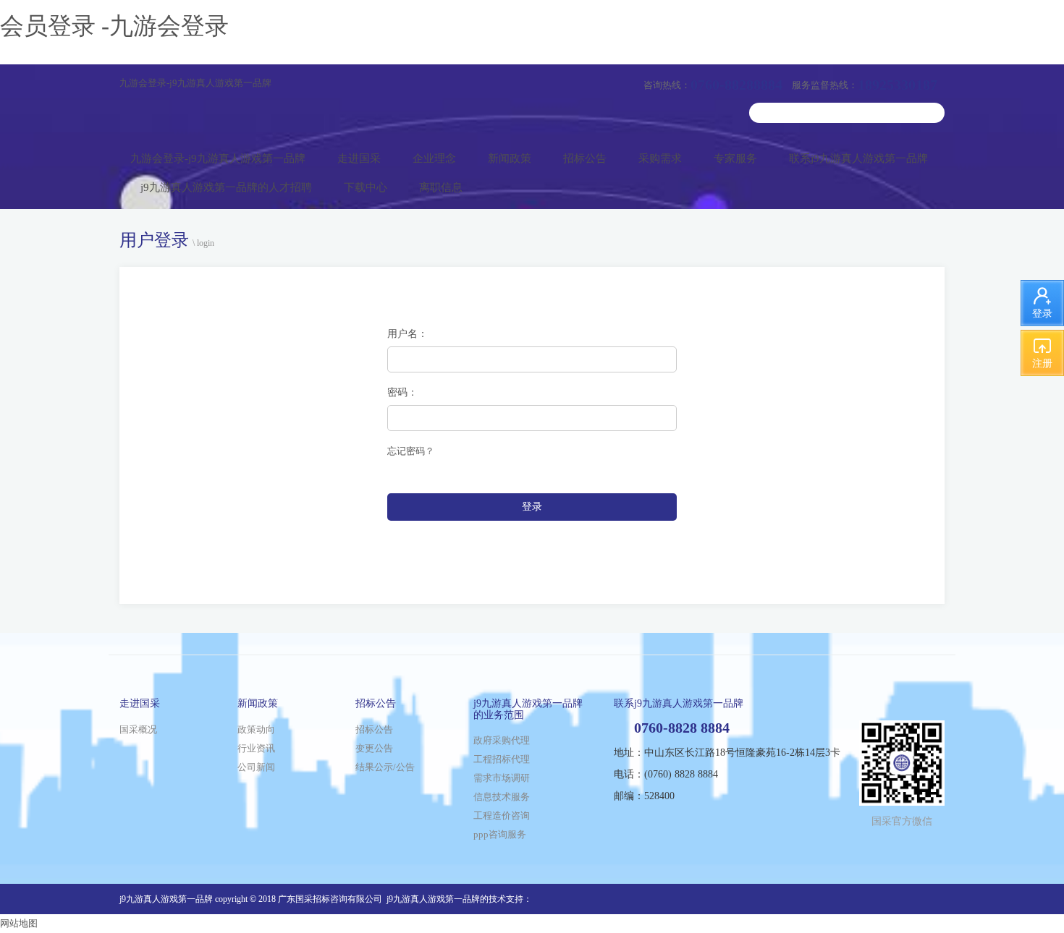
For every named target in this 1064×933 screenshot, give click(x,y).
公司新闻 (256, 767)
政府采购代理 (501, 740)
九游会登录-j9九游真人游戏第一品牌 (195, 82)
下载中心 (365, 187)
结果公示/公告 (385, 767)
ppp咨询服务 (499, 834)
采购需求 (660, 158)
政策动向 (256, 729)
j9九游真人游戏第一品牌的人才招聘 (226, 187)
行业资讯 (256, 748)
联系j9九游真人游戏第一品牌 (858, 158)
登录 (532, 506)
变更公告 (374, 748)
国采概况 (138, 729)
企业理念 (434, 158)
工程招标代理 (501, 759)
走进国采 (359, 158)
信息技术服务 (501, 796)
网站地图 (19, 923)
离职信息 (441, 187)
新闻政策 (509, 158)
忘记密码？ (410, 451)
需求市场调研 (501, 777)
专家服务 (735, 158)
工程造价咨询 (501, 815)
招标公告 (585, 158)
